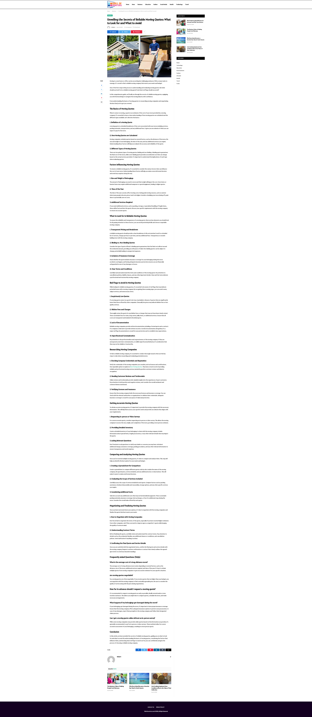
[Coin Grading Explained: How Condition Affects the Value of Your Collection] (161, 678)
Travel (187, 4)
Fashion (155, 4)
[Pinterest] (101, 97)
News (133, 4)
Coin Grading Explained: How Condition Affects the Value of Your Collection (161, 688)
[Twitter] (101, 89)
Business (140, 4)
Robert (113, 27)
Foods (178, 83)
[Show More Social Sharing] (144, 31)
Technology (179, 4)
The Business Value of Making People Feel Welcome (115, 687)
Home (127, 4)
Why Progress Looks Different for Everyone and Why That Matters (195, 21)
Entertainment (180, 70)
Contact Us (151, 707)
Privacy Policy (160, 707)
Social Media (163, 4)
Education (148, 4)
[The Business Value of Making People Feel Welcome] (117, 678)
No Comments (128, 27)
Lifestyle (179, 75)
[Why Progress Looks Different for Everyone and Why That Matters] (181, 23)
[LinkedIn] (101, 93)
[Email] (101, 102)
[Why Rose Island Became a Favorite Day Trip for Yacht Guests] (139, 678)
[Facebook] (101, 85)
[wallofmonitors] (114, 4)
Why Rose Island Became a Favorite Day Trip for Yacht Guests (139, 687)
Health (171, 4)
